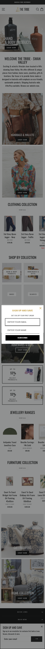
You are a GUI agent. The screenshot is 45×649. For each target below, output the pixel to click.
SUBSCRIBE (23, 338)
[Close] (41, 308)
